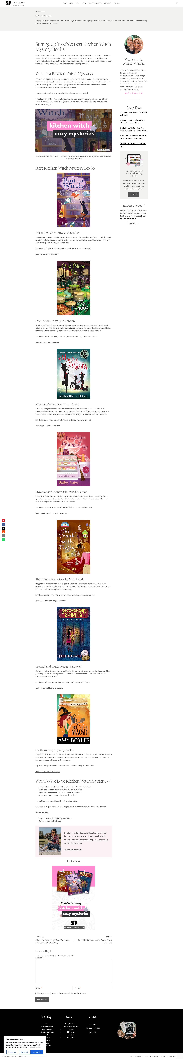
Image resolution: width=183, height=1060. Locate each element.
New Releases (47, 1029)
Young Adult (71, 1037)
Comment (39, 958)
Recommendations (47, 1032)
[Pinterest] (3, 520)
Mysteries (71, 1032)
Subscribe (107, 3)
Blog (4, 1056)
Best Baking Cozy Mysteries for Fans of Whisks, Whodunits (95, 940)
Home (65, 3)
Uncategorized (40, 11)
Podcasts (47, 1046)
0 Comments (48, 15)
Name (39, 988)
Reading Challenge (95, 3)
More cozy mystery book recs (50, 821)
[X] (3, 528)
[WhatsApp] (3, 539)
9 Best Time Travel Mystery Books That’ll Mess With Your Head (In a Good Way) (52, 940)
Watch (77, 3)
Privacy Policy (22, 1056)
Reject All (24, 1052)
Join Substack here (72, 850)
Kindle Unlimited (47, 1027)
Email (78, 988)
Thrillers (71, 1035)
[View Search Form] (176, 3)
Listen (84, 3)
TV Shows (47, 1040)
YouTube (117, 3)
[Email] (3, 535)
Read (71, 3)
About (9, 1056)
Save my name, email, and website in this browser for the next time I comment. (62, 993)
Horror (70, 1029)
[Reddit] (3, 531)
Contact (14, 1056)
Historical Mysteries (70, 1027)
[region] (25, 1046)
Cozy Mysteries (70, 1024)
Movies (47, 1037)
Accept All (37, 1052)
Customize (12, 1052)
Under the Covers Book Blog (172, 1056)
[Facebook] (3, 524)
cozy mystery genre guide (61, 818)
